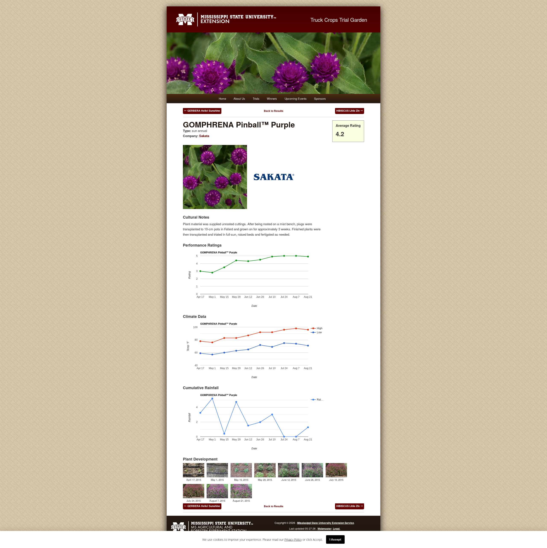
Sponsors (320, 98)
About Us (239, 98)
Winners (272, 98)
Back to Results (273, 111)
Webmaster (325, 528)
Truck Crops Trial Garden (338, 19)
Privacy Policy (293, 540)
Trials (256, 98)
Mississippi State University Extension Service (325, 523)
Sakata (204, 135)
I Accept (335, 539)
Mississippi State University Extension (238, 19)
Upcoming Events (296, 98)
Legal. (336, 528)
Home (222, 98)
